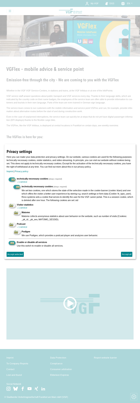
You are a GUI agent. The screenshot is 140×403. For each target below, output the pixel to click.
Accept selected (15, 254)
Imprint (10, 171)
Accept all (127, 254)
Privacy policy (21, 171)
